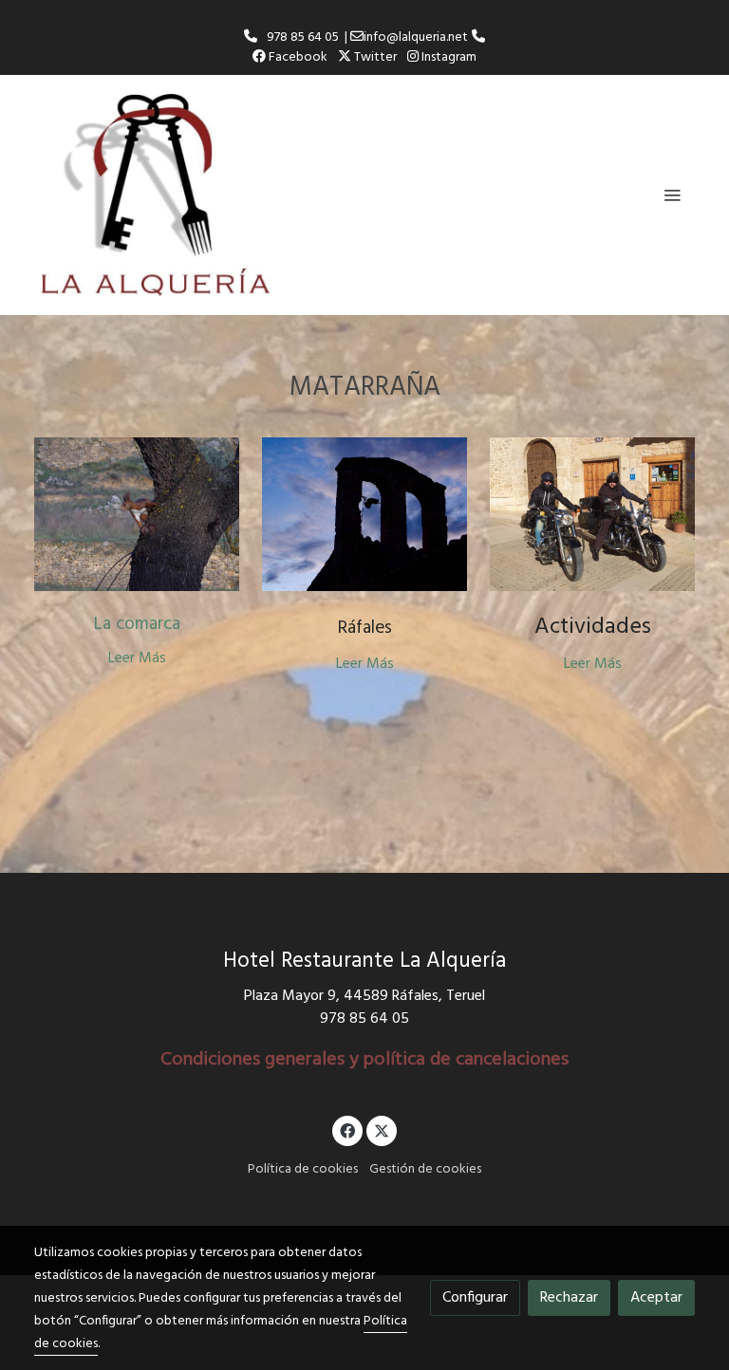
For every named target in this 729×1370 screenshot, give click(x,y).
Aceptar (656, 1298)
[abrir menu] (672, 194)
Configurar (475, 1298)
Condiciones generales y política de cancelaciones (364, 1060)
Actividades (592, 627)
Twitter (374, 57)
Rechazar (569, 1298)
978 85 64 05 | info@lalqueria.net (364, 37)
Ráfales (365, 628)
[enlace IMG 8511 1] (592, 514)
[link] (156, 195)
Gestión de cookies (425, 1169)
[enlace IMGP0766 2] (136, 514)
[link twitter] (381, 1130)
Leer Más (137, 658)
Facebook (296, 57)
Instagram (448, 57)
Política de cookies (303, 1169)
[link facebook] (347, 1130)
